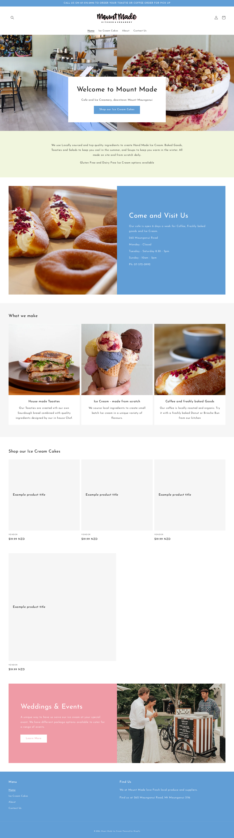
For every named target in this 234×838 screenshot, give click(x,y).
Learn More (33, 738)
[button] (12, 17)
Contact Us (15, 808)
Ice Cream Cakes (18, 796)
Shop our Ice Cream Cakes (116, 109)
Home (12, 790)
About (12, 802)
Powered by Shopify (131, 831)
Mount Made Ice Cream (111, 831)
